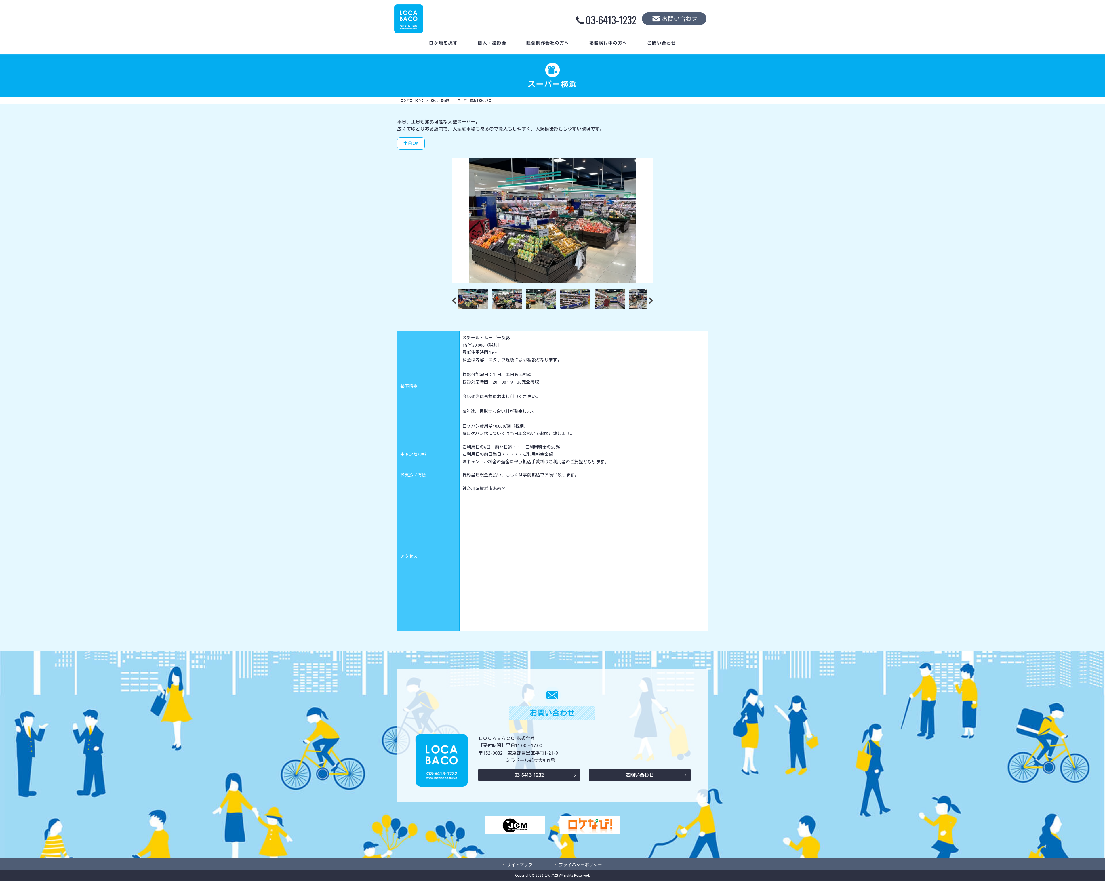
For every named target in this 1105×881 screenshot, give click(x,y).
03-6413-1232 (529, 774)
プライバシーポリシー (580, 864)
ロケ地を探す (440, 100)
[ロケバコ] (408, 31)
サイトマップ (520, 864)
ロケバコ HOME (411, 100)
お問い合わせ (640, 774)
